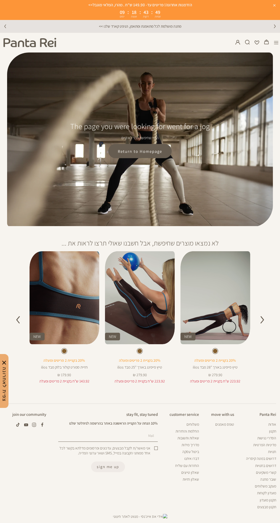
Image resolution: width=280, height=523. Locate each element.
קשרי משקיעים (266, 472)
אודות (272, 424)
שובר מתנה (268, 479)
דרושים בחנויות (265, 465)
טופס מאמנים (224, 424)
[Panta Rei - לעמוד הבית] (30, 42)
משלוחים (192, 424)
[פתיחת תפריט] (276, 42)
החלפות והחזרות (187, 431)
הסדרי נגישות (266, 438)
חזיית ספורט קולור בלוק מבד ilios (64, 367)
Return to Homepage (140, 151)
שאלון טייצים (190, 472)
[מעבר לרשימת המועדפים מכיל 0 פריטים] (257, 42)
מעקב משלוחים (265, 486)
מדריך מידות (190, 444)
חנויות (272, 451)
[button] (266, 42)
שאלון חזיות (191, 479)
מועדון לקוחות (266, 492)
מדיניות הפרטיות (264, 444)
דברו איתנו (191, 458)
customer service (184, 414)
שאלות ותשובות (188, 438)
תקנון (272, 431)
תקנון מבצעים (266, 506)
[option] (215, 351)
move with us (222, 414)
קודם (5, 26)
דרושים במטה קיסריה (261, 458)
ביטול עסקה (190, 451)
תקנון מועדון (268, 500)
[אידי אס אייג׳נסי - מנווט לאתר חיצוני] (140, 516)
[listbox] (215, 352)
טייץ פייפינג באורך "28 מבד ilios (215, 367)
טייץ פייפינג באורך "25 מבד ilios (139, 367)
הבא (275, 26)
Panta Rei (267, 414)
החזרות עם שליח (187, 465)
